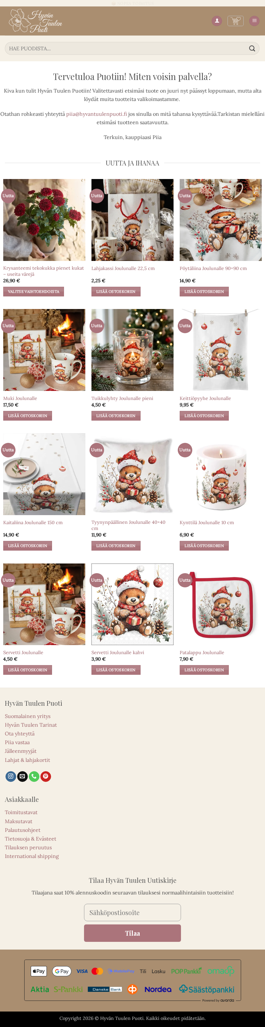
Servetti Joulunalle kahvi (117, 652)
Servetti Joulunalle (23, 652)
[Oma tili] (217, 21)
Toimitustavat (21, 812)
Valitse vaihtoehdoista (33, 291)
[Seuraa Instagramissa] (10, 776)
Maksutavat (18, 821)
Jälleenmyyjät (21, 751)
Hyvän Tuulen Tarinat (31, 725)
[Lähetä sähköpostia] (22, 776)
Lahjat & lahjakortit (27, 760)
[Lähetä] (252, 48)
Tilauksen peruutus (28, 847)
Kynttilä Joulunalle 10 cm (207, 522)
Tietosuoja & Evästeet (30, 838)
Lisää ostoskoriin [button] (116, 291)
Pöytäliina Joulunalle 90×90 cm (213, 268)
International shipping (32, 856)
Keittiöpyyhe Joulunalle (205, 398)
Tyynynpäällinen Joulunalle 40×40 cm (128, 525)
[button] (236, 21)
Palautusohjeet (22, 830)
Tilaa (132, 933)
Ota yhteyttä (20, 733)
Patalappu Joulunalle (202, 652)
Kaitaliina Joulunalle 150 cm (33, 522)
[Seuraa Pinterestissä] (45, 776)
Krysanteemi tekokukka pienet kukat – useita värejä (43, 271)
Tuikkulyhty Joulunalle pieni (122, 398)
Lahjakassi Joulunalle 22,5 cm (123, 268)
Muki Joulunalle (20, 398)
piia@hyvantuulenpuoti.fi (96, 114)
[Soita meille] (34, 776)
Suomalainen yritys (27, 716)
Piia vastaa (17, 742)
